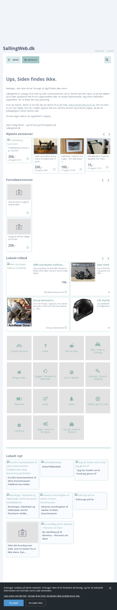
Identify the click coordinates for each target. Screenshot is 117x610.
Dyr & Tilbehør (71, 377)
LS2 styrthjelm (106, 300)
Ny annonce (30, 59)
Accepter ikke (36, 603)
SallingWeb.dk (19, 48)
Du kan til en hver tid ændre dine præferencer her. (54, 595)
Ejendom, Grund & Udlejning (98, 377)
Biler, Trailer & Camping (98, 351)
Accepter (13, 603)
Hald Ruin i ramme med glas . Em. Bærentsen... (72, 159)
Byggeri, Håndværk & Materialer (45, 377)
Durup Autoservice (55, 327)
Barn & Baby (71, 351)
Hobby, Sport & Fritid (97, 404)
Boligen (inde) (19, 377)
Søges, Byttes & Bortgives (45, 430)
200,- (38, 167)
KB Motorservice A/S (54, 292)
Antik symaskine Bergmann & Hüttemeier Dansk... (45, 159)
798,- (65, 282)
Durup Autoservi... (44, 300)
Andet (45, 351)
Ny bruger (99, 50)
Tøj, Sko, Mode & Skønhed (71, 430)
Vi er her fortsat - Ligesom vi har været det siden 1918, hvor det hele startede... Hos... (50, 306)
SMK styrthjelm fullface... (48, 264)
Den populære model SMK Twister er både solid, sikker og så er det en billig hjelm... (50, 271)
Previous (103, 134)
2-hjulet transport (19, 351)
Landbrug (19, 430)
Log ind (110, 50)
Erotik (45, 404)
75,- (90, 165)
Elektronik (19, 404)
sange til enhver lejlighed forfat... (19, 238)
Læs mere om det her (15, 595)
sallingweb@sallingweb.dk (81, 104)
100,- (65, 167)
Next (109, 134)
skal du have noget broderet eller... (18, 203)
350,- (12, 156)
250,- (12, 245)
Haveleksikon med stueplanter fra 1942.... (98, 157)
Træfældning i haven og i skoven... (19, 149)
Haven (71, 404)
